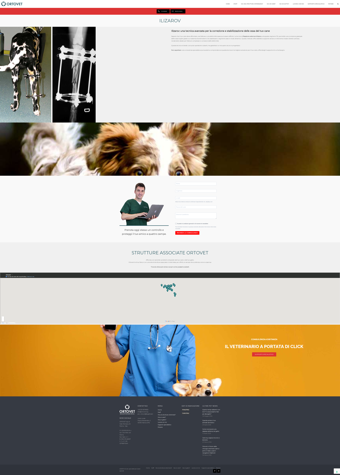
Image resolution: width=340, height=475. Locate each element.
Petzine (331, 4)
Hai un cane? (271, 4)
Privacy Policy (185, 409)
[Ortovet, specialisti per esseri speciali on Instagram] (218, 471)
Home (228, 4)
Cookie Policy (185, 413)
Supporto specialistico (316, 4)
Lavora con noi (298, 4)
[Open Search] (338, 4)
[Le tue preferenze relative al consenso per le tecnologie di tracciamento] (337, 472)
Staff (235, 4)
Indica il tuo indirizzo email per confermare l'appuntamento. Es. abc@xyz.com (193, 201)
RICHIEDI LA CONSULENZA (187, 233)
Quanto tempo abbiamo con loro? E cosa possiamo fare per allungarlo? (211, 412)
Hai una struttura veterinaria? (252, 4)
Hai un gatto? (284, 4)
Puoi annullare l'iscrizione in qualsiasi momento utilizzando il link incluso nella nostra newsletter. (195, 227)
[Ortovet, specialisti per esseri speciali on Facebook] (214, 471)
